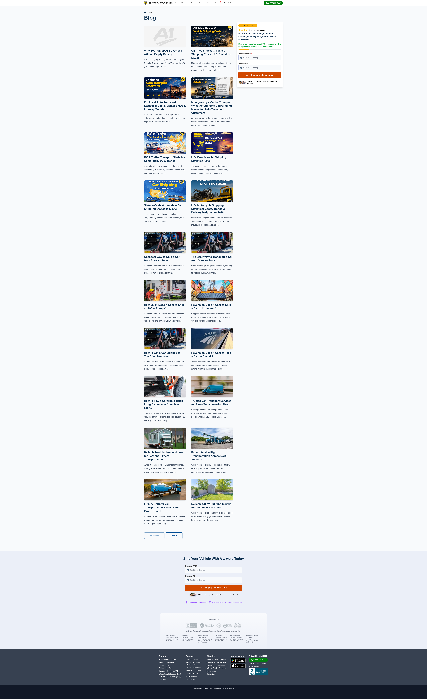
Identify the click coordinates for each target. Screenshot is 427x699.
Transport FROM (245, 53)
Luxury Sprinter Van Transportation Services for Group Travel (161, 507)
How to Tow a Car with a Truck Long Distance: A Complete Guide (163, 404)
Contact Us (210, 674)
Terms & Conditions (193, 671)
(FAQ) (176, 671)
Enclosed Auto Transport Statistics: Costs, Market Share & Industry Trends (165, 106)
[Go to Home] (145, 12)
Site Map (162, 680)
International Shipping (168, 674)
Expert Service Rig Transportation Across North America (209, 456)
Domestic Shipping (166, 671)
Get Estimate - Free (259, 75)
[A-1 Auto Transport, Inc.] (158, 3)
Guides (210, 3)
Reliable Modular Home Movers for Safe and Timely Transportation (164, 456)
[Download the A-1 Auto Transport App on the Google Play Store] (238, 660)
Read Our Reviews (166, 662)
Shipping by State (166, 668)
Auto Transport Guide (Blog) (170, 677)
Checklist (227, 3)
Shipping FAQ (164, 665)
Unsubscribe (191, 679)
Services (182, 3)
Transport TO (243, 63)
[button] (273, 3)
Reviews (198, 3)
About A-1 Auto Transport (216, 659)
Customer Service (193, 659)
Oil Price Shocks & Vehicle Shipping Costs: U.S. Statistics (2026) (211, 54)
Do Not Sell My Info (193, 668)
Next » (174, 536)
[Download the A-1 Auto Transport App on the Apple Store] (238, 666)
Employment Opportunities (216, 665)
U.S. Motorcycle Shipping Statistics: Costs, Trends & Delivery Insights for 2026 (208, 209)
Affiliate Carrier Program (216, 668)
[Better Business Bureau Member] (258, 671)
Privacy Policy (191, 676)
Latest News (211, 671)
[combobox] (259, 57)
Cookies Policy (192, 673)
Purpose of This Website (216, 662)
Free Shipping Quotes (167, 659)
